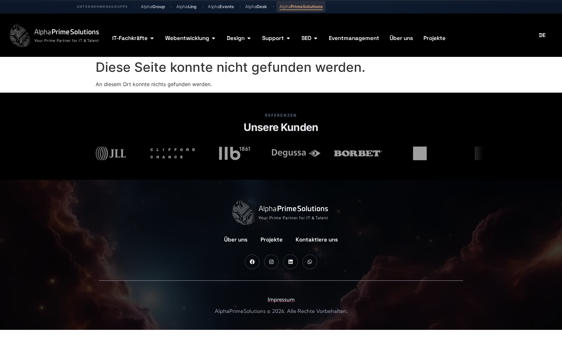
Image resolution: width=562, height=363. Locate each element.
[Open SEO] (315, 38)
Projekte (272, 239)
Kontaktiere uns (317, 239)
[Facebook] (252, 261)
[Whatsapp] (309, 261)
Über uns (236, 239)
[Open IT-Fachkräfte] (152, 38)
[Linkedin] (290, 261)
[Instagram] (271, 261)
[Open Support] (288, 38)
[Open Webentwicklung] (213, 38)
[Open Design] (249, 38)
